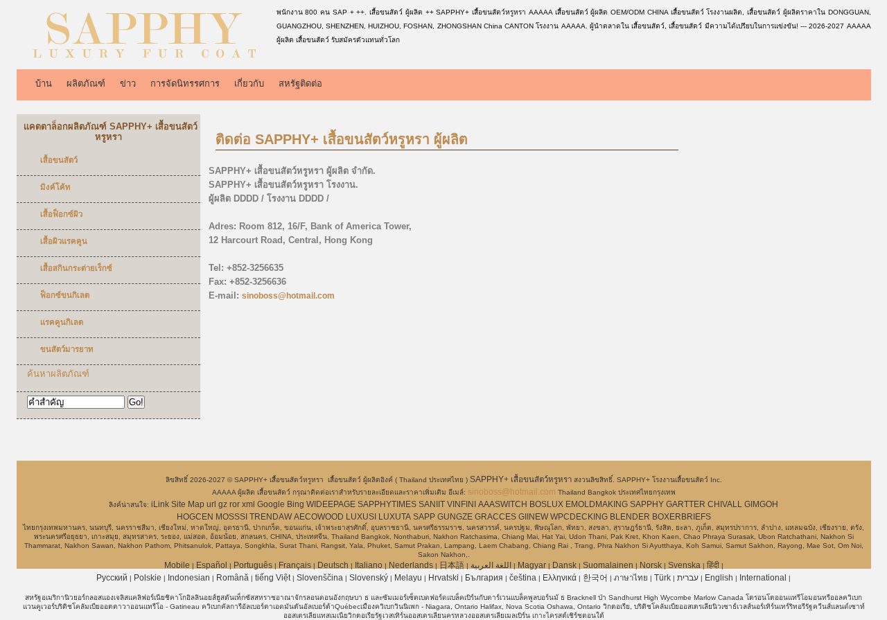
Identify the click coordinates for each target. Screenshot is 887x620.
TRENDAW (270, 517)
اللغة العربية (491, 565)
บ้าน (43, 83)
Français (295, 565)
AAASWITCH (502, 504)
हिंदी (713, 565)
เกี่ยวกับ (249, 83)
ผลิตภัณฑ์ (86, 83)
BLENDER (630, 517)
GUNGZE (455, 517)
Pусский (112, 578)
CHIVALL (725, 504)
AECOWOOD (319, 517)
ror (234, 504)
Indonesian (189, 578)
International (763, 578)
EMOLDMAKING (596, 504)
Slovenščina (320, 578)
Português (253, 565)
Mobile (177, 565)
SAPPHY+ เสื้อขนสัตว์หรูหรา (522, 479)
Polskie (147, 578)
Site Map (187, 504)
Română (232, 578)
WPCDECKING (579, 517)
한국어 (595, 578)
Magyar (532, 565)
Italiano (369, 565)
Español (211, 565)
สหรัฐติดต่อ (300, 83)
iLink (160, 504)
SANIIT (432, 504)
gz (222, 504)
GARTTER (685, 504)
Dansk (564, 565)
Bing (295, 504)
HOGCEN (195, 517)
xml (248, 504)
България (484, 578)
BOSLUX (546, 504)
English (719, 578)
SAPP (424, 517)
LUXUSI (361, 517)
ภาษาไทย (631, 578)
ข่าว (128, 83)
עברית (688, 578)
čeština (522, 578)
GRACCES (495, 517)
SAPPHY (647, 504)
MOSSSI (231, 517)
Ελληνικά (560, 578)
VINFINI (461, 504)
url (211, 504)
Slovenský (368, 578)
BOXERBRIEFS (681, 517)
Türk (662, 578)
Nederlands (411, 565)
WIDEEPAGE (330, 504)
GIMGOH (761, 504)
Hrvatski (443, 578)
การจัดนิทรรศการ (185, 83)
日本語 (451, 565)
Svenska (684, 565)
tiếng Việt (272, 578)
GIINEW (533, 517)
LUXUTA (394, 517)
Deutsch (333, 565)
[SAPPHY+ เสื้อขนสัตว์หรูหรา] (144, 59)
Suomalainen (608, 565)
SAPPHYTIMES (387, 504)
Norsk (651, 565)
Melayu (408, 578)
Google (271, 504)
